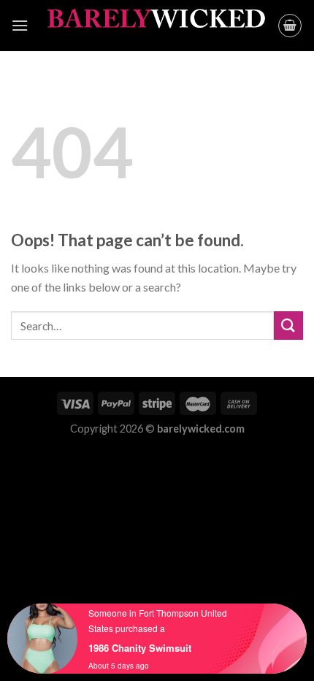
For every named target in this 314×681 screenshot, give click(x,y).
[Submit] (288, 325)
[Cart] (290, 25)
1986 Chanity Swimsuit (139, 648)
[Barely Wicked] (157, 26)
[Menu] (19, 25)
